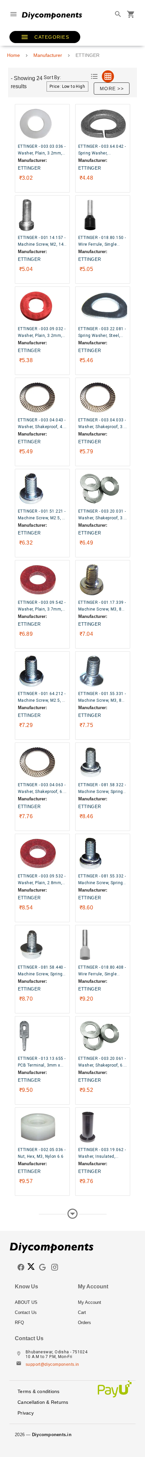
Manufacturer (47, 55)
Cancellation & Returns (43, 1402)
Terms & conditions (39, 1391)
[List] (94, 76)
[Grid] (108, 76)
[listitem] (40, 1302)
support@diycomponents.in (52, 1364)
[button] (44, 37)
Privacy (26, 1413)
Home (13, 55)
